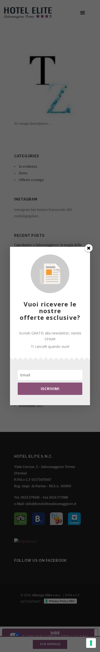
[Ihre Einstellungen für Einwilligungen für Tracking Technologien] (91, 643)
